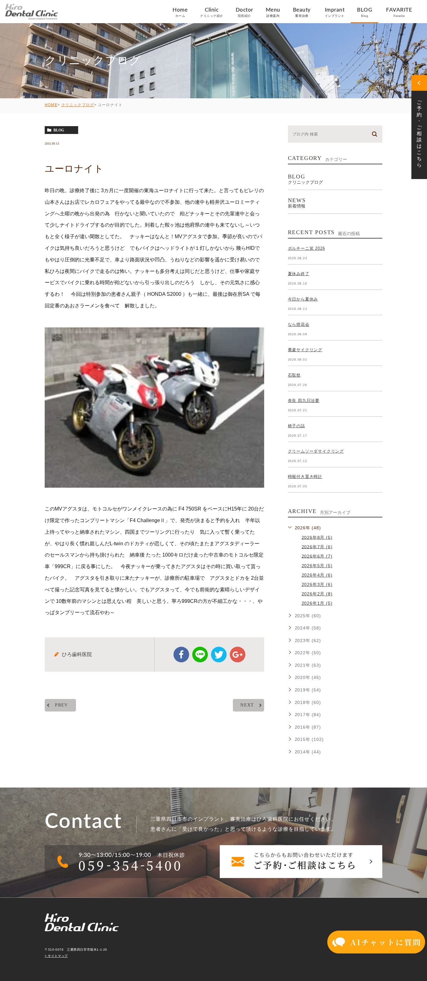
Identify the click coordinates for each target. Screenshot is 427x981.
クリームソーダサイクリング (316, 451)
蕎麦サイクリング (305, 349)
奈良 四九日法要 (303, 400)
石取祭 (294, 375)
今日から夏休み (303, 299)
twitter (219, 654)
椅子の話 (296, 426)
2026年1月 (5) (317, 603)
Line (200, 654)
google (237, 654)
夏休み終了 (298, 273)
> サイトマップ (56, 956)
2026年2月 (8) (317, 593)
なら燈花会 (298, 324)
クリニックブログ (77, 105)
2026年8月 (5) (317, 537)
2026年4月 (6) (317, 575)
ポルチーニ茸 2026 (306, 248)
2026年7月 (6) (317, 546)
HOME (51, 105)
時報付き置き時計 (305, 476)
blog (58, 130)
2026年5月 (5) (317, 565)
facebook (181, 654)
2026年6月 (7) (317, 555)
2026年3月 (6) (317, 584)
